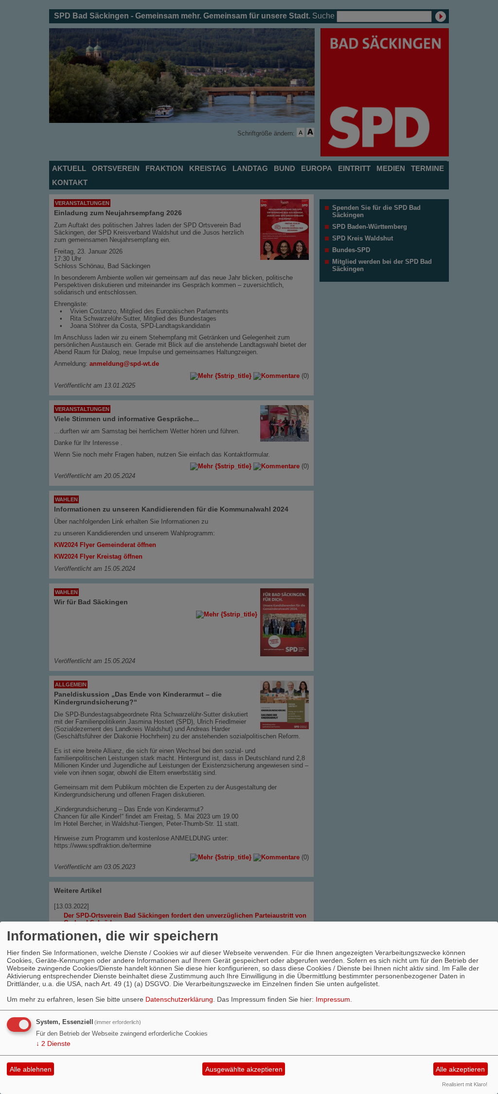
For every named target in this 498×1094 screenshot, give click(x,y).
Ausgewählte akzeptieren (244, 1069)
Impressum (333, 999)
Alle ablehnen (31, 1069)
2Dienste (53, 1043)
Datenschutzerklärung (179, 999)
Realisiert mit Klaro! (464, 1084)
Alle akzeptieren (460, 1069)
